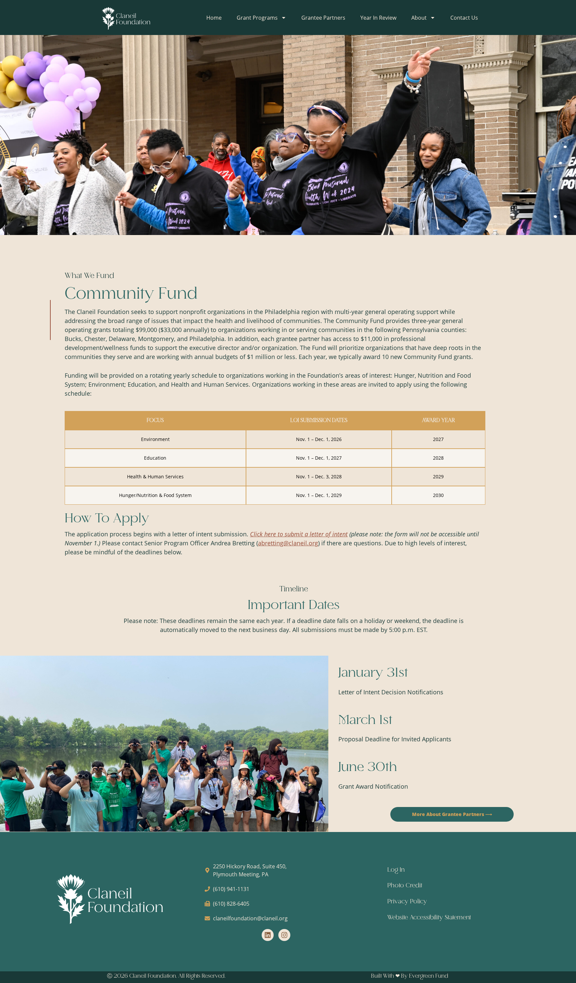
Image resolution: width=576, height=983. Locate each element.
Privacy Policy (407, 902)
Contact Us (464, 17)
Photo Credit (404, 886)
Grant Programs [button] (257, 17)
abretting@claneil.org (288, 543)
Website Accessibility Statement (429, 918)
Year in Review (378, 17)
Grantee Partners (323, 17)
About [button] (419, 17)
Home (214, 17)
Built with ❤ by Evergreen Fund (409, 976)
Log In (396, 870)
